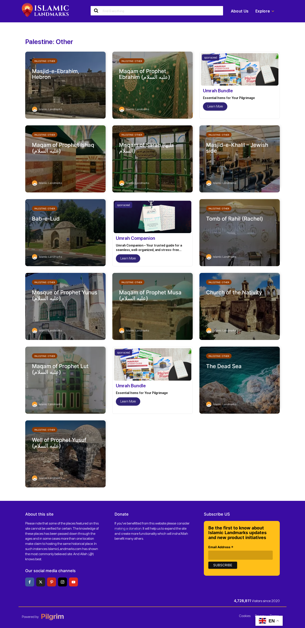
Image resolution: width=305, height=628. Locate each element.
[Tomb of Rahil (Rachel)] (239, 232)
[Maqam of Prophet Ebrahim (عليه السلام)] (152, 84)
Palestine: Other (44, 61)
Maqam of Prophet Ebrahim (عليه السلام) (144, 74)
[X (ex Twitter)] (40, 581)
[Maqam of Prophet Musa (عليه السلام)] (152, 306)
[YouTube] (73, 581)
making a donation (128, 528)
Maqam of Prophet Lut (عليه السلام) (60, 369)
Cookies (245, 616)
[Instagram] (62, 581)
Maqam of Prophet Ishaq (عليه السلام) (63, 148)
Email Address (221, 547)
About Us (240, 11)
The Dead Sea (224, 366)
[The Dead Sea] (239, 379)
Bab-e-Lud (46, 219)
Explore (262, 11)
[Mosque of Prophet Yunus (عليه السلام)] (65, 306)
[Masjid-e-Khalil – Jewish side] (239, 158)
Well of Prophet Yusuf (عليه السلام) (59, 443)
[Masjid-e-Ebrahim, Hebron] (65, 84)
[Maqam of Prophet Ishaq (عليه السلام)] (65, 158)
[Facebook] (29, 581)
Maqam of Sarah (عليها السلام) (147, 148)
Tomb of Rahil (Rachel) (234, 219)
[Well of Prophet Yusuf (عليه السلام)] (65, 453)
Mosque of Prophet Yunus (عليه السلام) (64, 295)
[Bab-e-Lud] (65, 232)
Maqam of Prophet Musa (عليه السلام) (150, 295)
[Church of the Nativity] (239, 306)
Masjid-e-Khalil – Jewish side (237, 148)
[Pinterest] (51, 581)
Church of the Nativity (234, 292)
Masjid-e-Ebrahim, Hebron (55, 74)
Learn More (215, 106)
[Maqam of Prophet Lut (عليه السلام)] (65, 379)
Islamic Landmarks (50, 109)
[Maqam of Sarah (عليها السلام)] (152, 158)
